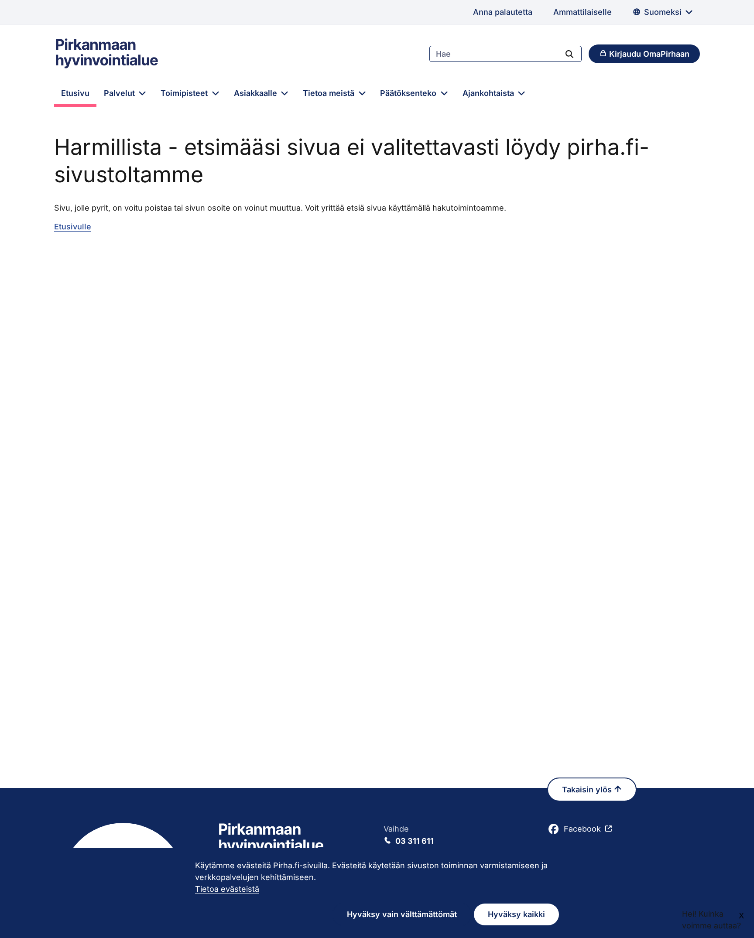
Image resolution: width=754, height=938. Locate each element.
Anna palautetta (502, 12)
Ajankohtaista (489, 93)
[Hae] (569, 53)
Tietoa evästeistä (227, 889)
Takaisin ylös (588, 789)
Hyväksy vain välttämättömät (402, 914)
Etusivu (75, 93)
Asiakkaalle (256, 93)
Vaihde (409, 835)
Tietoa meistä (329, 93)
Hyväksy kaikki (516, 914)
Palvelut (120, 93)
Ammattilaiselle (582, 12)
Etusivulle (72, 226)
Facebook (582, 828)
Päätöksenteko (409, 93)
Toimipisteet (185, 93)
